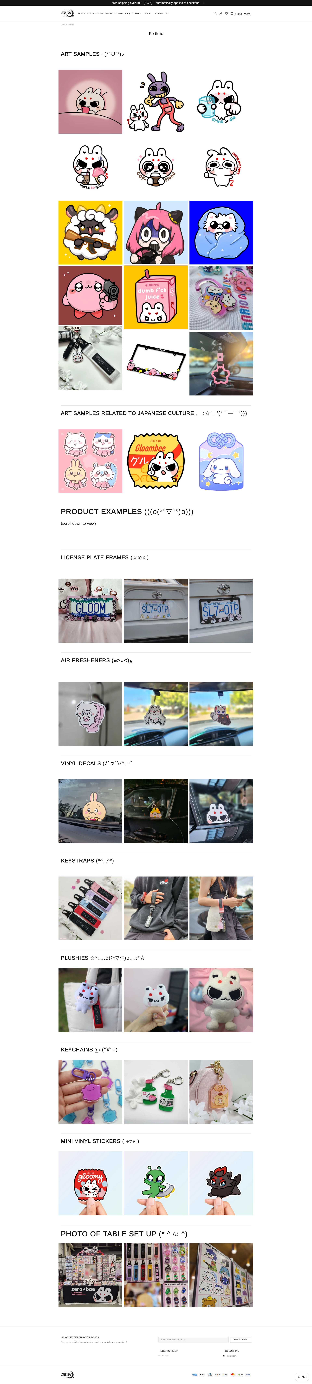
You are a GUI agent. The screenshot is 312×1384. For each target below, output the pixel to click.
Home (63, 25)
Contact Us (163, 1355)
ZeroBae (67, 13)
